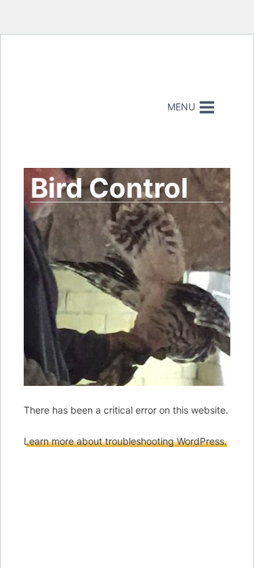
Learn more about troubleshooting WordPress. (125, 441)
